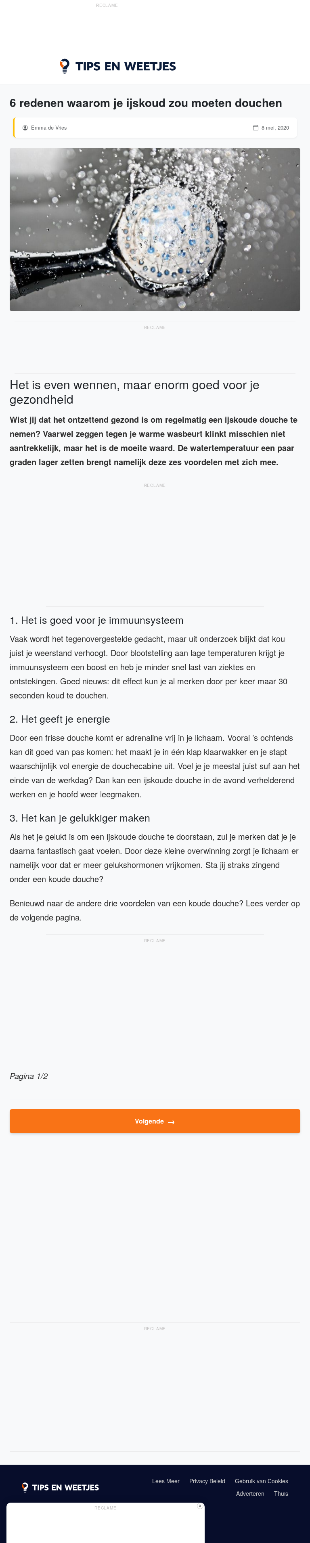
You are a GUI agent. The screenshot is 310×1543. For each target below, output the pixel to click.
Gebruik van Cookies (261, 1481)
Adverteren (250, 1493)
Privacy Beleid (207, 1481)
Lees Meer (166, 1481)
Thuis (281, 1493)
